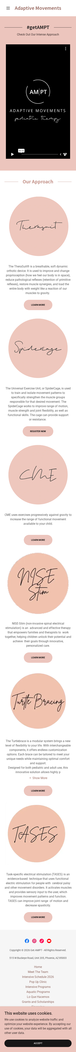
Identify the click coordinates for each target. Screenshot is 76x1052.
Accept (38, 1043)
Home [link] (38, 967)
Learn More (38, 305)
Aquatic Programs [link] (38, 992)
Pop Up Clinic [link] (38, 982)
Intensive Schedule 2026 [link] (38, 977)
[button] (9, 8)
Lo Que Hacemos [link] (38, 997)
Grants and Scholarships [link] (38, 1002)
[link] (38, 8)
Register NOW (38, 431)
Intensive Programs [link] (38, 987)
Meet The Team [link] (38, 972)
